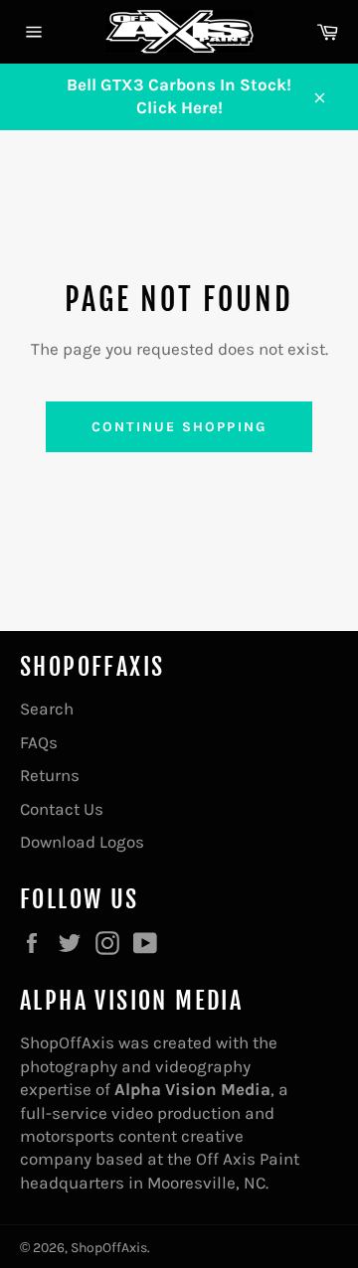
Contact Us (61, 809)
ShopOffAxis (109, 1247)
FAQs (39, 742)
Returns (50, 775)
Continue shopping (179, 426)
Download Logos (82, 842)
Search (47, 708)
